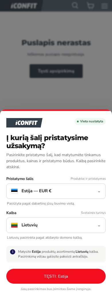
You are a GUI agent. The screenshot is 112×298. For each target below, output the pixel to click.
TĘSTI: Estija (56, 276)
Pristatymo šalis (19, 179)
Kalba (11, 213)
